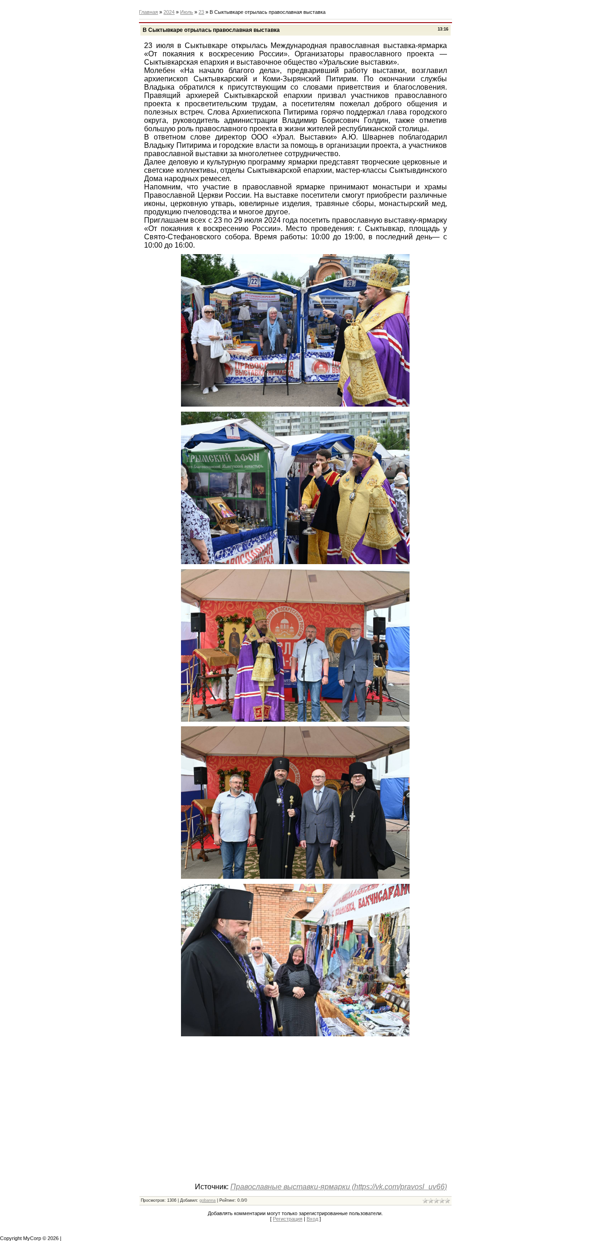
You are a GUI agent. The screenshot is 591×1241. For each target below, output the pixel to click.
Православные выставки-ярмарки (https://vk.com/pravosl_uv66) (338, 1187)
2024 (169, 12)
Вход (312, 1219)
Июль (186, 12)
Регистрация (287, 1219)
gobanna (207, 1200)
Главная (148, 12)
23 (201, 12)
